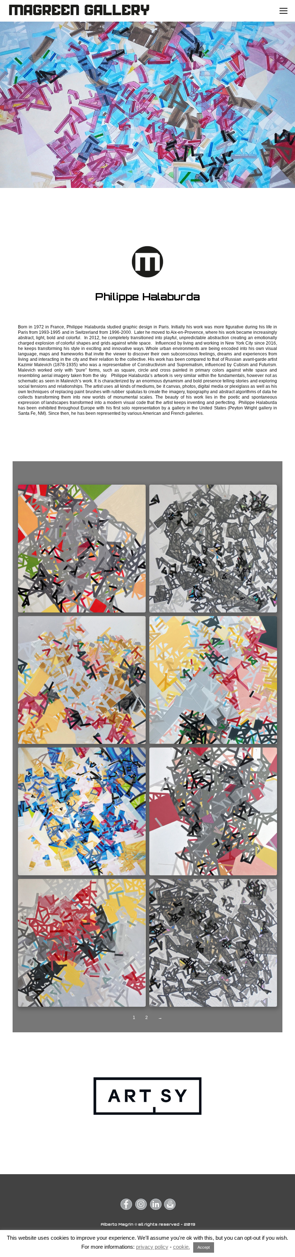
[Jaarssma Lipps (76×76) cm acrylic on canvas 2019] (213, 680)
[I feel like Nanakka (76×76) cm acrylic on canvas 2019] (82, 680)
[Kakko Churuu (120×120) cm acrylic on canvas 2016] (82, 811)
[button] (126, 1204)
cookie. (181, 1247)
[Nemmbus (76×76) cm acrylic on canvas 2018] (213, 811)
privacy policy (152, 1247)
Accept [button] (204, 1247)
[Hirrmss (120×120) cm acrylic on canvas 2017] (213, 548)
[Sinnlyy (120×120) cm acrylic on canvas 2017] (213, 943)
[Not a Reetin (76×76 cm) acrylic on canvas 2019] (82, 943)
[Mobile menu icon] (283, 10)
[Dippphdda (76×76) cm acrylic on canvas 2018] (82, 548)
